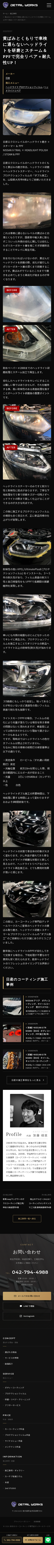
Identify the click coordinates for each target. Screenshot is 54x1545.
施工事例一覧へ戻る (27, 1218)
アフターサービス (12, 1405)
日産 (8, 77)
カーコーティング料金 (14, 1429)
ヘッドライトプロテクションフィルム (24, 86)
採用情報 (37, 1521)
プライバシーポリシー (22, 1521)
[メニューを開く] (49, 5)
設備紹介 (9, 1363)
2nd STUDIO (10, 1488)
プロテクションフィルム (15, 1393)
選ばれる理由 (11, 1352)
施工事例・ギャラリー (14, 1470)
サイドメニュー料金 (13, 1440)
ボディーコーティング (14, 1387)
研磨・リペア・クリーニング (17, 1399)
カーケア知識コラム (13, 1476)
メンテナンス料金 (12, 1446)
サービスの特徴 (12, 1357)
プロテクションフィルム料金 (17, 1435)
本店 (7, 1482)
